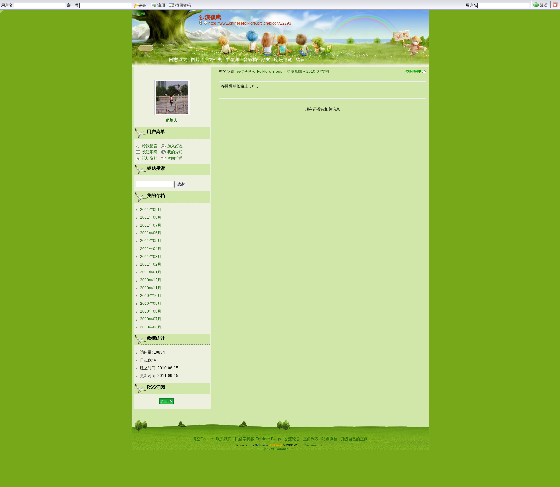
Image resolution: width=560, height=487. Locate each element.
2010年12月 (150, 280)
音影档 (250, 59)
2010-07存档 (317, 71)
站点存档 (329, 439)
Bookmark (206, 22)
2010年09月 (150, 303)
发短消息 (150, 152)
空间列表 (311, 439)
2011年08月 (150, 217)
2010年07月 (150, 319)
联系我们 (224, 439)
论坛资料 (150, 158)
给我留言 (150, 146)
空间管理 (413, 71)
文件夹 (215, 59)
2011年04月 (150, 249)
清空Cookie (202, 439)
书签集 (232, 59)
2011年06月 (150, 233)
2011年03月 (150, 256)
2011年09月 (150, 209)
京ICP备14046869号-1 (280, 449)
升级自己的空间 (354, 439)
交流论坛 (292, 439)
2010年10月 (150, 295)
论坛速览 (283, 59)
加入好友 (175, 146)
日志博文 (178, 59)
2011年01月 (150, 272)
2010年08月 (150, 311)
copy (201, 22)
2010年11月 (150, 288)
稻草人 (171, 120)
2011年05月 (150, 240)
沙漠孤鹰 (294, 71)
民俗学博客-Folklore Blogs (259, 71)
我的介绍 (175, 152)
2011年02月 (150, 264)
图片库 (197, 59)
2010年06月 (150, 327)
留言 (300, 59)
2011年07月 (150, 225)
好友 (265, 59)
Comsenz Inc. (314, 445)
